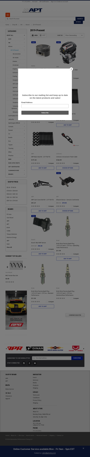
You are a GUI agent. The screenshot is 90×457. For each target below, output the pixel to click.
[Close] (71, 69)
